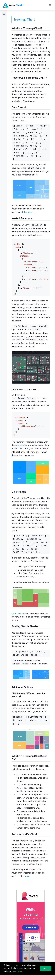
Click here (16, 613)
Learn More (17, 971)
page (27, 876)
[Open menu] (4, 14)
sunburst (19, 445)
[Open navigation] (49, 5)
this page (28, 212)
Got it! (45, 968)
